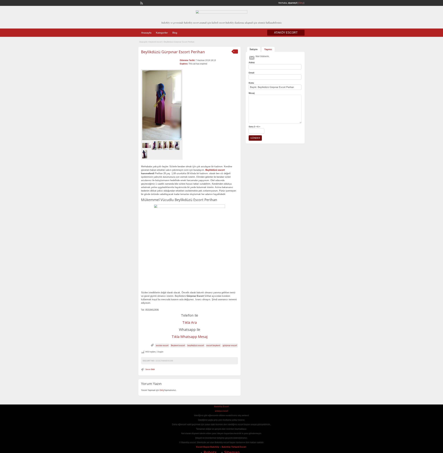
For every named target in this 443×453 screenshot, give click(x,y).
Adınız (252, 62)
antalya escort (221, 411)
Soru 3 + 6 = (254, 126)
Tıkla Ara (189, 322)
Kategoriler (162, 32)
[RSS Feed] (141, 2)
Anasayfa (146, 32)
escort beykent (213, 345)
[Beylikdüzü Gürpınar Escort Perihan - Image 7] (145, 154)
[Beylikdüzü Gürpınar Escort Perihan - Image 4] (166, 145)
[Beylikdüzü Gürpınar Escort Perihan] (161, 105)
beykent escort (155, 42)
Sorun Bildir (150, 369)
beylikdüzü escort (195, 345)
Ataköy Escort (286, 32)
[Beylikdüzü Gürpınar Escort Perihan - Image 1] (147, 145)
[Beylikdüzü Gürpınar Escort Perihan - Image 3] (160, 145)
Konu (251, 83)
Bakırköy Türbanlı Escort (234, 447)
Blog (174, 32)
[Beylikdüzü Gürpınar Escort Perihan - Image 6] (177, 145)
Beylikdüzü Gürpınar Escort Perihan (173, 51)
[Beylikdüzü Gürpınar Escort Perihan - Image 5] (172, 145)
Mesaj (252, 93)
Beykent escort (178, 345)
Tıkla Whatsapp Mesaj (189, 336)
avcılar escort (162, 345)
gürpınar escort (230, 345)
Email (251, 73)
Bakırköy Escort (221, 406)
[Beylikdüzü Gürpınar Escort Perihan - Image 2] (154, 145)
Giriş (301, 3)
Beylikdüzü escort (215, 170)
